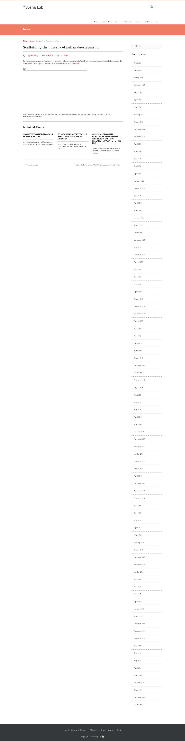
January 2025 (138, 122)
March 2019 (138, 351)
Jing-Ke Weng (33, 55)
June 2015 (137, 587)
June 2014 (137, 653)
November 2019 (139, 306)
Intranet (157, 22)
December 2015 (139, 557)
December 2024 (139, 129)
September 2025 (139, 85)
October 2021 (138, 233)
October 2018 (138, 373)
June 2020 (137, 277)
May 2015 (137, 594)
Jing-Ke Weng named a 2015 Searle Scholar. (38, 136)
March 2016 (138, 535)
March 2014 (138, 675)
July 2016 (137, 506)
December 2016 (139, 483)
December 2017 (139, 439)
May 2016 (137, 520)
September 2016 (139, 498)
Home (96, 22)
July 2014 (137, 646)
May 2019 (137, 336)
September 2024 (139, 137)
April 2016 (137, 528)
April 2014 (137, 668)
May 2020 (137, 284)
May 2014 (137, 661)
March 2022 (138, 210)
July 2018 (137, 395)
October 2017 (138, 454)
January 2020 (138, 299)
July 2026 (137, 63)
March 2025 (138, 107)
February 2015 (139, 609)
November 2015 (139, 565)
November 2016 (139, 491)
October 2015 (138, 572)
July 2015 (137, 579)
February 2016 (139, 543)
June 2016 (137, 513)
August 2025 (138, 92)
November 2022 (139, 188)
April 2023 (137, 174)
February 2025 (139, 115)
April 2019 (137, 343)
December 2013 (139, 697)
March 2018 (138, 424)
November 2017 (139, 447)
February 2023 (139, 181)
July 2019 (137, 329)
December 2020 (139, 255)
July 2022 (137, 196)
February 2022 (139, 218)
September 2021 (139, 240)
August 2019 (138, 321)
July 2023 (137, 166)
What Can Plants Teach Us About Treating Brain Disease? (72, 137)
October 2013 (138, 705)
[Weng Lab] (33, 7)
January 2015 (138, 616)
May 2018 (137, 410)
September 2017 (139, 461)
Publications (127, 22)
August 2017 (138, 469)
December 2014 (139, 624)
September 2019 (139, 314)
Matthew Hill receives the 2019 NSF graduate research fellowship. (97, 165)
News (138, 22)
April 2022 (137, 203)
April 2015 (137, 602)
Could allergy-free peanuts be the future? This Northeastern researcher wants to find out (107, 139)
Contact (147, 22)
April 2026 (137, 70)
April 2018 (137, 417)
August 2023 (138, 159)
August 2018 (138, 388)
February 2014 (139, 683)
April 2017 (137, 476)
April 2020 (137, 292)
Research (105, 22)
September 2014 (139, 638)
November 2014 (139, 631)
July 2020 (137, 270)
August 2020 (138, 262)
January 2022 (138, 225)
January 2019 (138, 358)
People (115, 22)
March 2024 (138, 151)
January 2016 (138, 550)
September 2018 (139, 380)
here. (77, 63)
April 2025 (137, 100)
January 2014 (138, 690)
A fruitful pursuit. (32, 165)
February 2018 (139, 432)
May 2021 (137, 247)
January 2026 (138, 78)
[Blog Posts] (56, 165)
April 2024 (137, 144)
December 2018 (139, 365)
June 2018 (137, 402)
